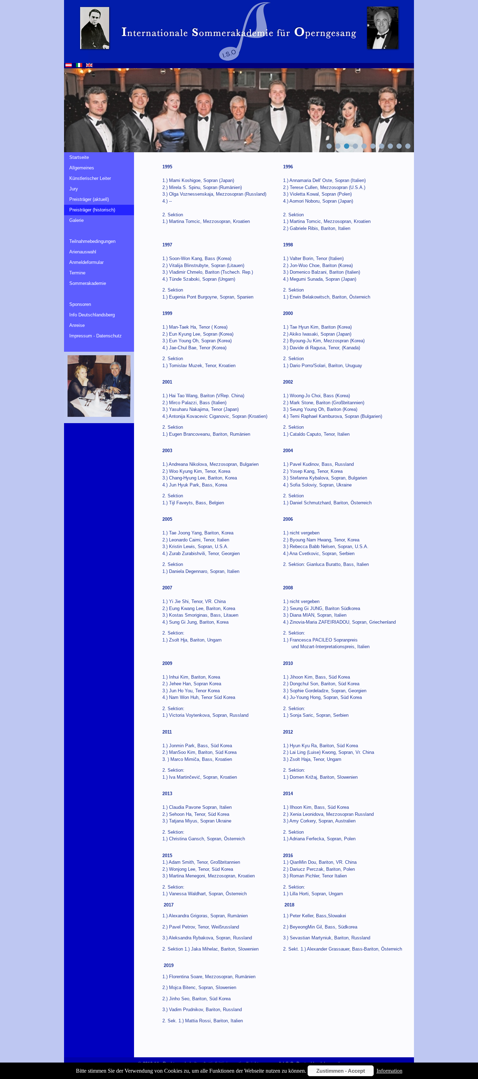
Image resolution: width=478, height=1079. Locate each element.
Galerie (76, 220)
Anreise (77, 325)
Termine (77, 272)
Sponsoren (80, 304)
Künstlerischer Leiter (90, 178)
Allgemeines (81, 167)
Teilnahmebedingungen (92, 241)
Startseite (79, 157)
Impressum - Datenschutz (95, 335)
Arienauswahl (82, 251)
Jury (73, 188)
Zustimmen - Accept (340, 1071)
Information (389, 1071)
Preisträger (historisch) (92, 209)
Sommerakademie (87, 283)
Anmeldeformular (86, 262)
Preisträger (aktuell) (89, 199)
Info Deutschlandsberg (92, 314)
